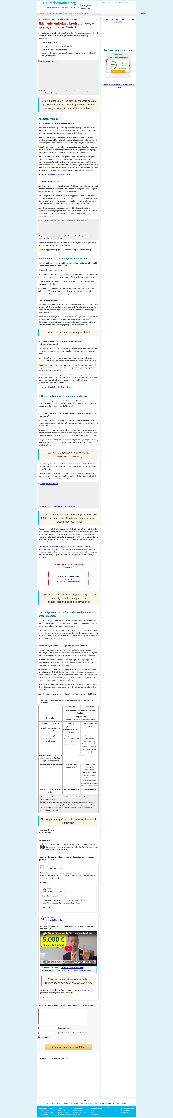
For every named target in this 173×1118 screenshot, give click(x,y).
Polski (126, 2)
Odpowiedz (44, 883)
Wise (70, 14)
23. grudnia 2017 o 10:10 (56, 891)
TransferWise (95, 1114)
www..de (71, 789)
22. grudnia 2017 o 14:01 (54, 868)
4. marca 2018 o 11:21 (53, 920)
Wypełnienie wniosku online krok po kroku (56, 387)
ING (93, 1112)
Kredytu (85, 14)
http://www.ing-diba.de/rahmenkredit (77, 970)
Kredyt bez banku (45, 1110)
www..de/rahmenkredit (48, 93)
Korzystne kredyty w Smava (47, 1114)
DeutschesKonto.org (59, 3)
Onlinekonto (57, 14)
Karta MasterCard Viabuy (47, 1112)
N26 (65, 14)
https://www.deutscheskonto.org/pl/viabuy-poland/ (61, 903)
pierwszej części (62, 420)
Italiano (121, 2)
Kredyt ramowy (78, 1110)
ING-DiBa (72, 186)
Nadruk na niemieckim (128, 1108)
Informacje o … (126, 1112)
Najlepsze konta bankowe (64, 1114)
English (109, 2)
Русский (131, 2)
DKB (40, 14)
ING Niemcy (47, 14)
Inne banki (77, 14)
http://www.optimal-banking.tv (72, 968)
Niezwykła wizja (127, 1110)
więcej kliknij (63, 850)
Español (116, 2)
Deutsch (103, 2)
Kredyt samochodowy (63, 1112)
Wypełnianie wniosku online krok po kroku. (56, 174)
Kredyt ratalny (61, 1110)
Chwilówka (77, 1114)
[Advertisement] (68, 1079)
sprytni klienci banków (50, 547)
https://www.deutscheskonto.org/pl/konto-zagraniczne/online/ (65, 900)
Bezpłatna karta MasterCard (81, 1112)
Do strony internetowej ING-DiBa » (68, 1047)
